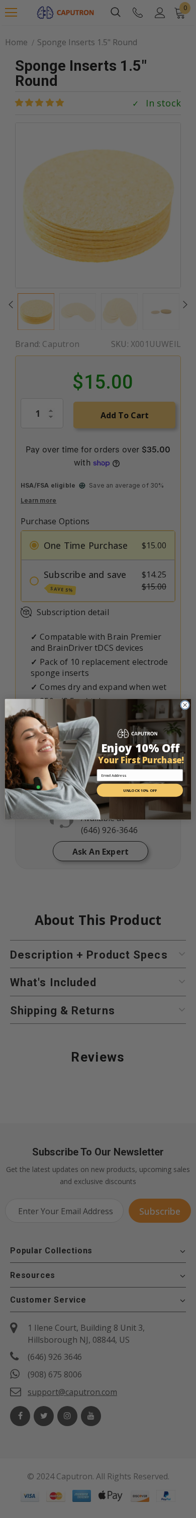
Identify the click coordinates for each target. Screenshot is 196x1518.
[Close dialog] (185, 704)
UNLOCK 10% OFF (139, 790)
